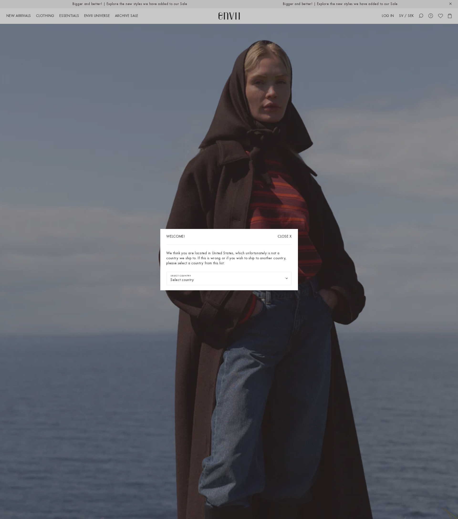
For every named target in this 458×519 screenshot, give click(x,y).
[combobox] (229, 278)
